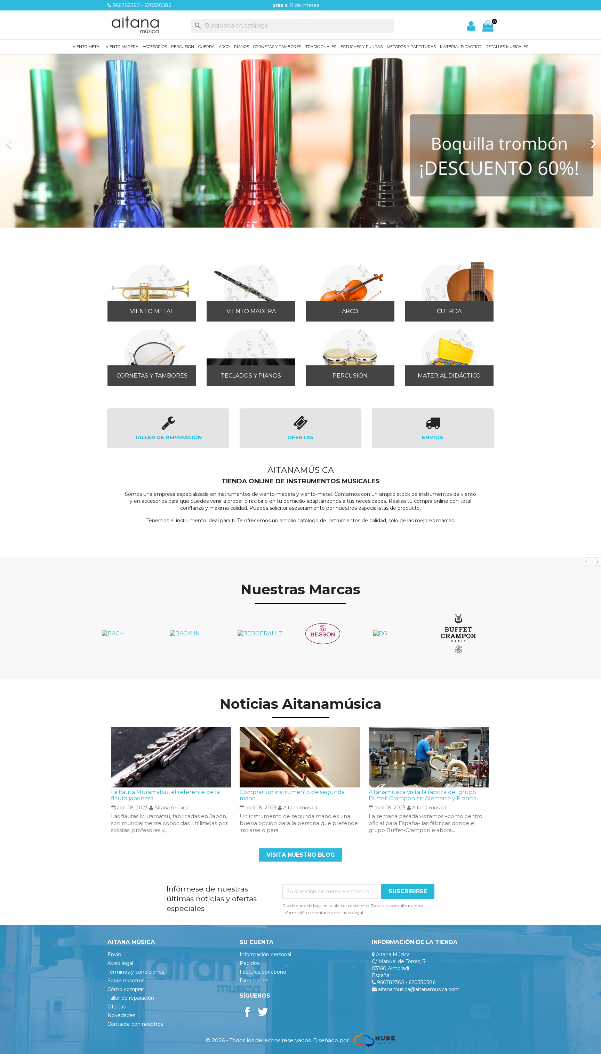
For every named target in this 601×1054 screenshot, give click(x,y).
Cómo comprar (125, 989)
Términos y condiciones (135, 972)
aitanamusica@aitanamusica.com (418, 989)
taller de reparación (168, 437)
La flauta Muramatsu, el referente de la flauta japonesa (165, 795)
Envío (114, 954)
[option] (300, 141)
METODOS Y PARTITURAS (411, 46)
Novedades (121, 1015)
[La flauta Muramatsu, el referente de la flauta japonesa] (171, 757)
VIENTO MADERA (122, 46)
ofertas (300, 437)
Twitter (263, 1012)
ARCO (224, 46)
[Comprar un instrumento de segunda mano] (300, 757)
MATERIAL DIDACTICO (460, 46)
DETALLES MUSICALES (507, 46)
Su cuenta (256, 942)
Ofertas (116, 1007)
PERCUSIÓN (182, 46)
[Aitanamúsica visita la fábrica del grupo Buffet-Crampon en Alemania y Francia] (429, 757)
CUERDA (206, 46)
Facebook (247, 1012)
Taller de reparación (130, 998)
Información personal (265, 954)
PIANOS (241, 46)
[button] (45, 141)
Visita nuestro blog (300, 854)
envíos (432, 437)
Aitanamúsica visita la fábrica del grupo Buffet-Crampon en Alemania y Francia (422, 795)
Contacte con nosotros (135, 1024)
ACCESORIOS (155, 46)
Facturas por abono (263, 972)
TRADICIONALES (320, 46)
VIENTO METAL (87, 46)
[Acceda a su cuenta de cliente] (471, 26)
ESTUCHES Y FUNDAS (361, 46)
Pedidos (249, 963)
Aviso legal (120, 963)
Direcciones (254, 980)
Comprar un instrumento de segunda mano (292, 795)
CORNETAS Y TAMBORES (277, 46)
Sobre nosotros (125, 980)
